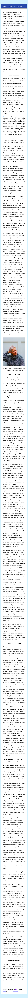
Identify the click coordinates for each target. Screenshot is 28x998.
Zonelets (4, 991)
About (19, 6)
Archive (12, 6)
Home (5, 6)
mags (16, 989)
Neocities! (15, 991)
